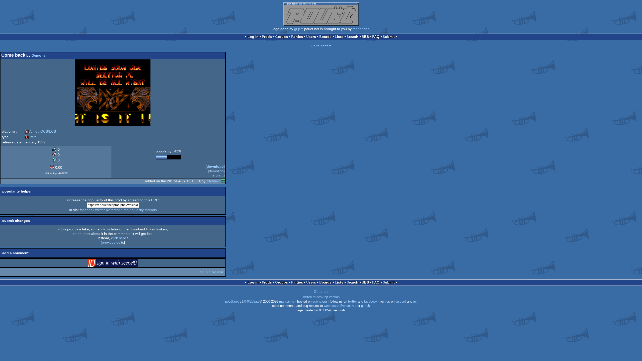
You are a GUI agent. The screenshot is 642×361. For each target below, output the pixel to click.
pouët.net (232, 301)
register (217, 272)
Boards (325, 37)
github (365, 306)
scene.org (319, 301)
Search (352, 37)
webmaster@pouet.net (340, 306)
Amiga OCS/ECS (40, 131)
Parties (297, 37)
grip (297, 29)
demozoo (216, 171)
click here (118, 238)
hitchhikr (213, 181)
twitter (100, 210)
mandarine (361, 29)
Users (311, 37)
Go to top (321, 292)
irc (415, 301)
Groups (281, 37)
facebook (87, 210)
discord (400, 301)
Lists (339, 37)
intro (31, 137)
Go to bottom (321, 46)
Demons (39, 55)
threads (151, 210)
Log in (253, 37)
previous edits (113, 242)
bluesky (138, 210)
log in (203, 272)
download (215, 166)
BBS (365, 37)
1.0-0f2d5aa (250, 301)
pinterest (113, 210)
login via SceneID (120, 264)
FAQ (375, 37)
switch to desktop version (321, 297)
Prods (267, 37)
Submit (389, 37)
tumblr (126, 210)
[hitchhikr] (223, 181)
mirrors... (216, 175)
